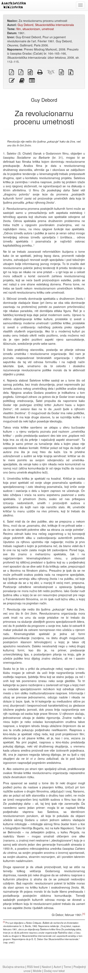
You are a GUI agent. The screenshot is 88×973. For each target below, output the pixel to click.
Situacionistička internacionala (54, 25)
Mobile (37, 971)
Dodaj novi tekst (54, 971)
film (18, 29)
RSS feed (33, 967)
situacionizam (31, 29)
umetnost (48, 29)
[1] (83, 914)
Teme (67, 967)
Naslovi (46, 967)
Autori (57, 967)
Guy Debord (25, 25)
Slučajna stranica (13, 967)
